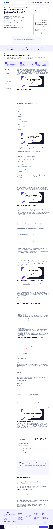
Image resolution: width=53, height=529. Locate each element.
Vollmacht (19, 514)
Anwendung (7, 73)
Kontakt (43, 513)
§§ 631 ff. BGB (23, 214)
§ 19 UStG (19, 294)
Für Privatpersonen (39, 2)
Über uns (48, 2)
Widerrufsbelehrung (45, 521)
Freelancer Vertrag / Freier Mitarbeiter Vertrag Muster (25, 489)
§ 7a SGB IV (21, 185)
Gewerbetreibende (10, 7)
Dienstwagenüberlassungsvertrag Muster (23, 485)
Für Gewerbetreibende (33, 2)
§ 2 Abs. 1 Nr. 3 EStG (26, 284)
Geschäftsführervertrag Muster (21, 494)
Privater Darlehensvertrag (20, 519)
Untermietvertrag (20, 520)
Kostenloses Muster (9, 83)
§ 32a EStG (36, 285)
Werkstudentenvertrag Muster (21, 503)
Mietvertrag (20, 517)
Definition (7, 71)
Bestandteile (8, 75)
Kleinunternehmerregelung (44, 293)
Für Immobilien (27, 2)
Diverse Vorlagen (28, 516)
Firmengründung (36, 517)
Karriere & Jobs (44, 517)
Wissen (45, 2)
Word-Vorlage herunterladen (9, 27)
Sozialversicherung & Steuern (9, 78)
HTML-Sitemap (44, 522)
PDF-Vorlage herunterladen (19, 27)
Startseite (5, 7)
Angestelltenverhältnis (20, 226)
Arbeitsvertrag (20, 513)
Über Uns (43, 514)
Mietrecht (35, 518)
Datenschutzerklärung (45, 518)
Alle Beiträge (36, 513)
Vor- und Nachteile (8, 81)
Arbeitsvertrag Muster (20, 479)
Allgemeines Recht (36, 514)
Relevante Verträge (8, 88)
